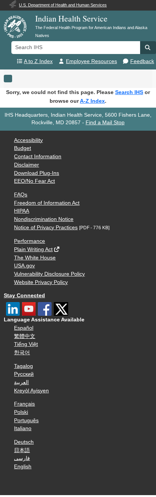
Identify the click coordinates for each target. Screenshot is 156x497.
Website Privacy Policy (41, 282)
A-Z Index (92, 101)
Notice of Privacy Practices (46, 227)
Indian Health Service (71, 18)
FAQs (20, 195)
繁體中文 (24, 336)
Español (23, 328)
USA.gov (24, 266)
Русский (24, 374)
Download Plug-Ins (36, 173)
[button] (148, 47)
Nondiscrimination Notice (43, 219)
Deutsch (24, 442)
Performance (29, 241)
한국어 (22, 352)
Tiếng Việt (26, 344)
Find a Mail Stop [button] (105, 122)
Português (26, 420)
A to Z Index (38, 61)
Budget (22, 148)
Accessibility (28, 140)
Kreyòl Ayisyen (31, 391)
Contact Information (37, 156)
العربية (21, 382)
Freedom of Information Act (47, 203)
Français (24, 404)
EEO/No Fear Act (34, 181)
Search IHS (129, 92)
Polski (21, 412)
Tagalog (23, 366)
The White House (35, 258)
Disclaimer (26, 165)
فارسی (22, 458)
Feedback (142, 61)
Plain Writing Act (33, 249)
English (22, 466)
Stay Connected (24, 295)
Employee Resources (91, 61)
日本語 (22, 450)
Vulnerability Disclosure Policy (49, 274)
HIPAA (21, 211)
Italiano (22, 428)
